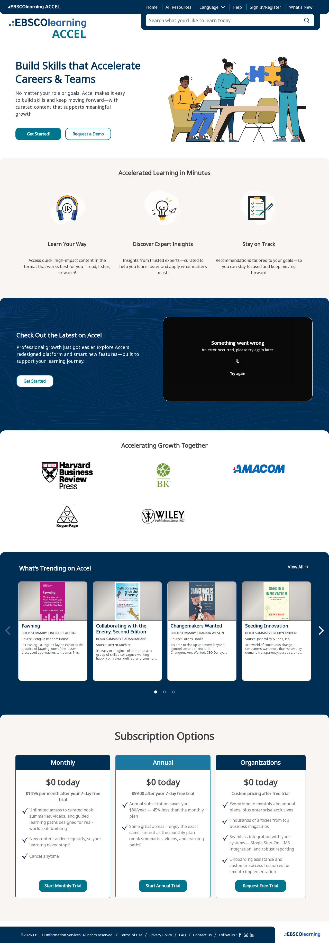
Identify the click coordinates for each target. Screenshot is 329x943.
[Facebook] (240, 935)
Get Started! (38, 134)
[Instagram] (246, 935)
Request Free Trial (260, 886)
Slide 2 (164, 692)
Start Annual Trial (163, 886)
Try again (237, 373)
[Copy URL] (238, 361)
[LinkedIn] (252, 935)
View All (296, 567)
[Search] (307, 20)
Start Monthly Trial (62, 886)
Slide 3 (173, 692)
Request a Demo (88, 134)
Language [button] (208, 7)
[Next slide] (321, 631)
